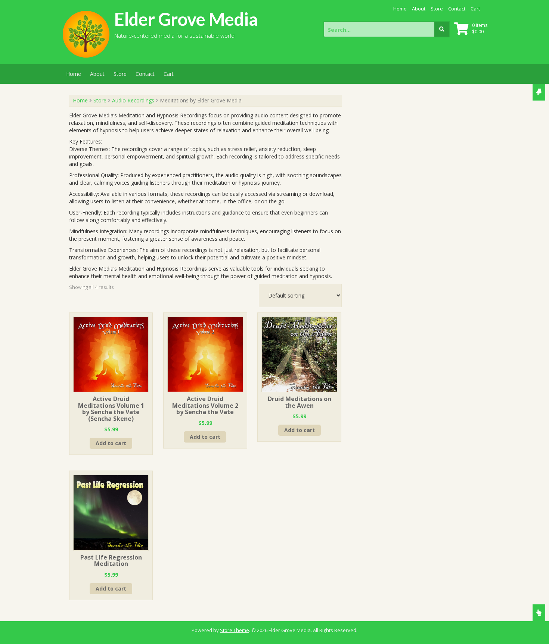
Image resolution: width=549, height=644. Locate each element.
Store (437, 8)
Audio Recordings (133, 100)
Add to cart (111, 443)
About (418, 8)
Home (400, 8)
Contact (456, 8)
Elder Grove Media (186, 19)
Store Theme (234, 630)
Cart (475, 8)
